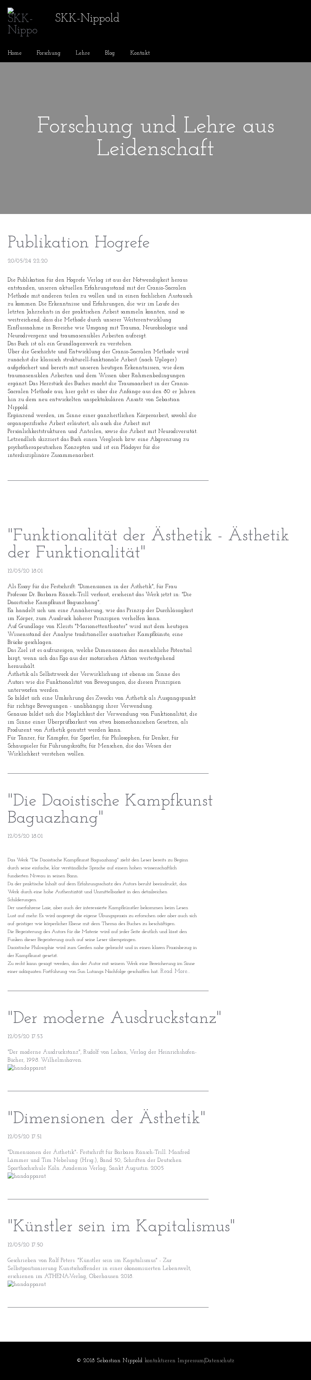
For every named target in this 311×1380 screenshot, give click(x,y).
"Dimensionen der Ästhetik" (107, 1118)
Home (15, 53)
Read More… (174, 971)
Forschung (49, 53)
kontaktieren (160, 1361)
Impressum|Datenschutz (205, 1361)
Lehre (83, 53)
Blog (110, 53)
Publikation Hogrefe (79, 243)
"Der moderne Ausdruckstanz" (114, 1018)
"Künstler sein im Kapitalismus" (121, 1226)
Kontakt (140, 53)
